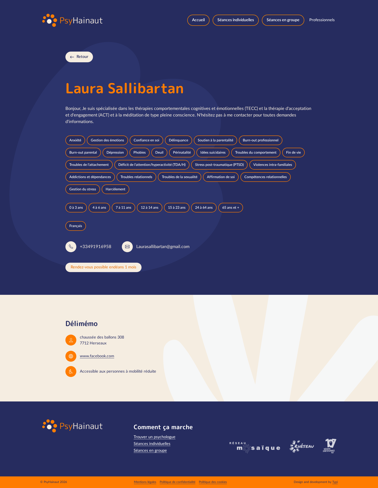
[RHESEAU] (301, 446)
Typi (335, 482)
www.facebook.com (97, 356)
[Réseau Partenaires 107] (329, 446)
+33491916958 (95, 247)
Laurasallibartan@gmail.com (162, 247)
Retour (82, 57)
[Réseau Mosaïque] (254, 447)
